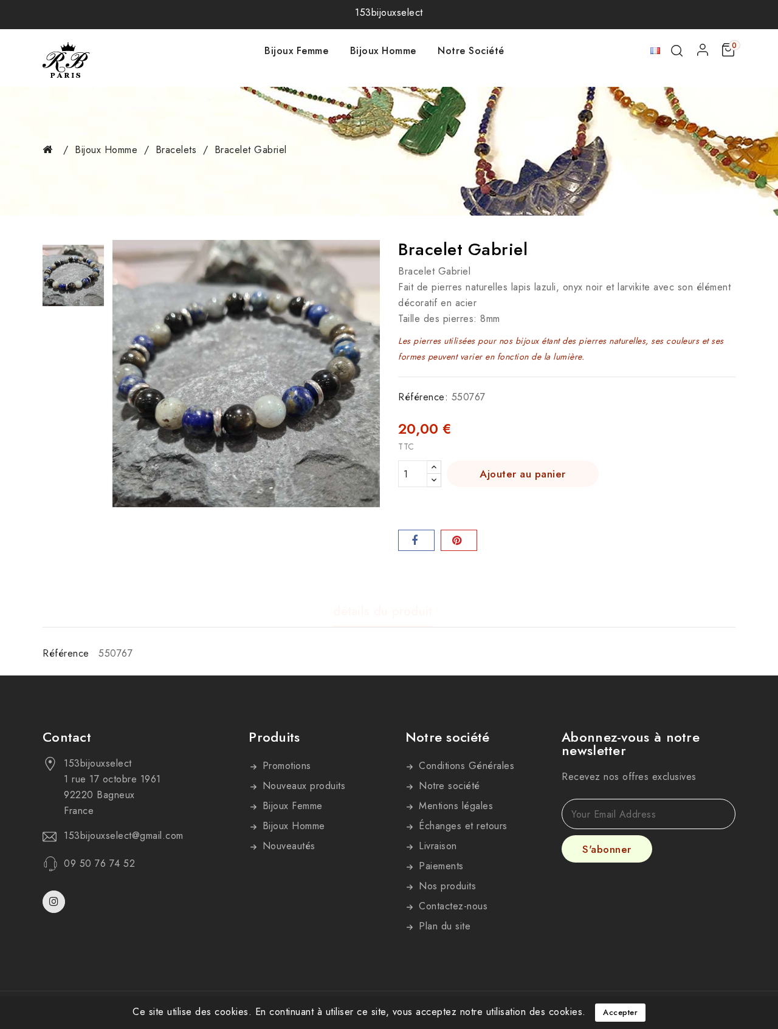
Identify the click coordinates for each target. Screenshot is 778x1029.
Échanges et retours (462, 826)
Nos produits (446, 886)
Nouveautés (287, 846)
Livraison (436, 846)
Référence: (423, 397)
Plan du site (443, 926)
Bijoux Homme (383, 51)
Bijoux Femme (296, 51)
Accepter (620, 1012)
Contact (67, 737)
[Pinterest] (459, 540)
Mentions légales (455, 806)
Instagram (55, 902)
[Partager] (416, 540)
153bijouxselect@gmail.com (124, 836)
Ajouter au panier (523, 474)
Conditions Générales (465, 766)
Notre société (471, 51)
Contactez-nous (452, 906)
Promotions (285, 766)
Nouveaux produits (302, 786)
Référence (66, 653)
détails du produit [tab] (382, 612)
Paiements (440, 866)
